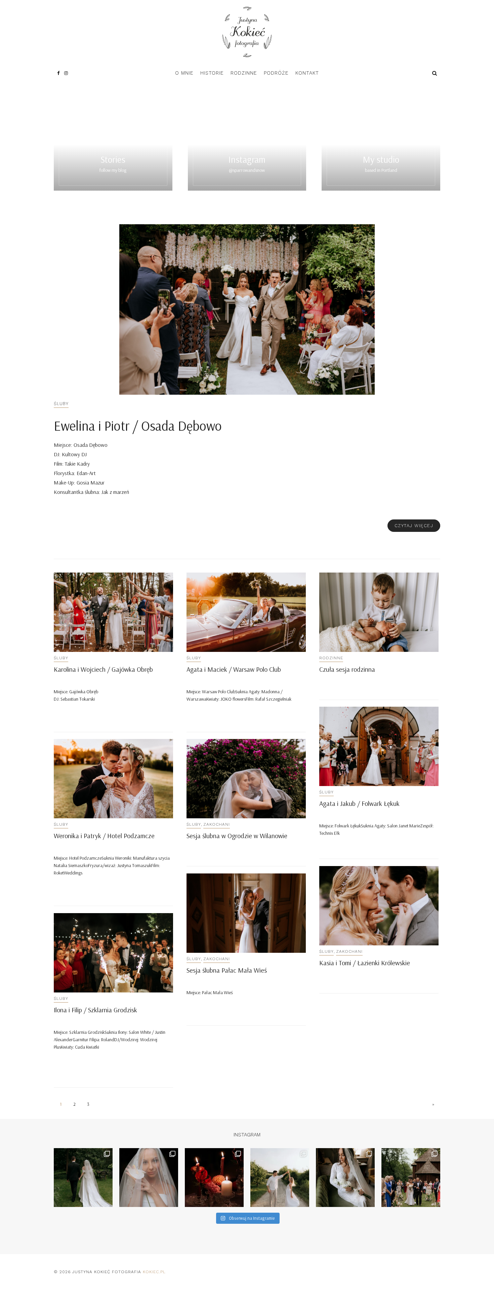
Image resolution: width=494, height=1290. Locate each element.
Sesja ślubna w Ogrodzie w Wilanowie (237, 835)
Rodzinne (244, 73)
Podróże (276, 73)
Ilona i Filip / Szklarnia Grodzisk (95, 1010)
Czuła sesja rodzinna (347, 669)
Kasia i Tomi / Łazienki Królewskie (364, 963)
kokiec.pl (154, 1271)
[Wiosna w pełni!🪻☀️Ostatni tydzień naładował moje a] (410, 1177)
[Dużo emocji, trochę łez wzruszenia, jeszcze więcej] (148, 1177)
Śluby (61, 403)
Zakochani (216, 824)
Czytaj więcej (414, 525)
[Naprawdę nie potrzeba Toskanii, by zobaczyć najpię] (279, 1177)
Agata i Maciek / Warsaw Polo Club (234, 669)
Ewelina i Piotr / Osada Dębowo (138, 425)
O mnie (184, 73)
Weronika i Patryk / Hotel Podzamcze (104, 835)
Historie (212, 73)
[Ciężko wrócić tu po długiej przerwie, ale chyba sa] (345, 1177)
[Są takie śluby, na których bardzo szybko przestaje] (83, 1177)
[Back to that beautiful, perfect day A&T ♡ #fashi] (214, 1177)
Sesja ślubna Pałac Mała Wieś (227, 970)
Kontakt (307, 73)
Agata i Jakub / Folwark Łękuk (359, 803)
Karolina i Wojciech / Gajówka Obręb (103, 669)
